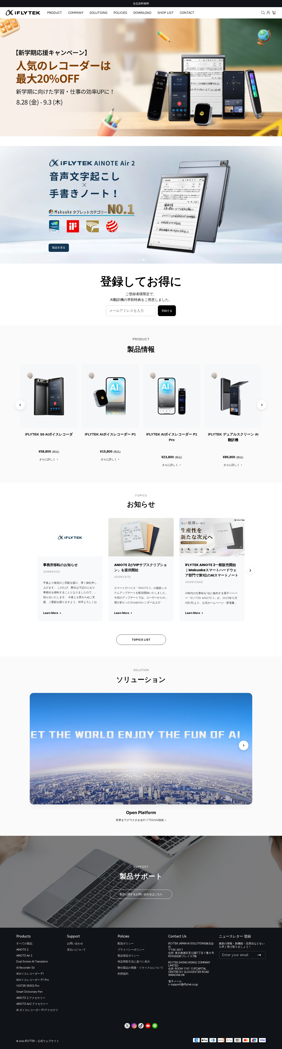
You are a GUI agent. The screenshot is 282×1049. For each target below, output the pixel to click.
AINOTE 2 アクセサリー (30, 997)
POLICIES (120, 13)
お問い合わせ (75, 943)
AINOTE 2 (22, 949)
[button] (263, 13)
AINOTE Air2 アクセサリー (32, 1003)
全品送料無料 (141, 3)
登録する (167, 310)
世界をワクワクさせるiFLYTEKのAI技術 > (141, 820)
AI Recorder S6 (25, 967)
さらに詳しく (47, 459)
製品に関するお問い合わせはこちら (141, 894)
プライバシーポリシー (131, 949)
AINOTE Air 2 (24, 955)
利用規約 (123, 973)
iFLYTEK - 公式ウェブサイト (42, 1040)
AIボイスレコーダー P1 (30, 973)
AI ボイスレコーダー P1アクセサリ (37, 1010)
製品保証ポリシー (128, 955)
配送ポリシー (126, 943)
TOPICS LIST (141, 639)
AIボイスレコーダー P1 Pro (32, 979)
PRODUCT (54, 13)
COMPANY (75, 13)
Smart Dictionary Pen (29, 991)
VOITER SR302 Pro (27, 985)
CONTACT (187, 13)
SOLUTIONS (98, 13)
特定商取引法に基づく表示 (134, 961)
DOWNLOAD (142, 13)
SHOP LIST (165, 13)
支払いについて (76, 949)
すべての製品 (24, 943)
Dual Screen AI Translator (32, 961)
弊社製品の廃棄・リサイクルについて (140, 967)
